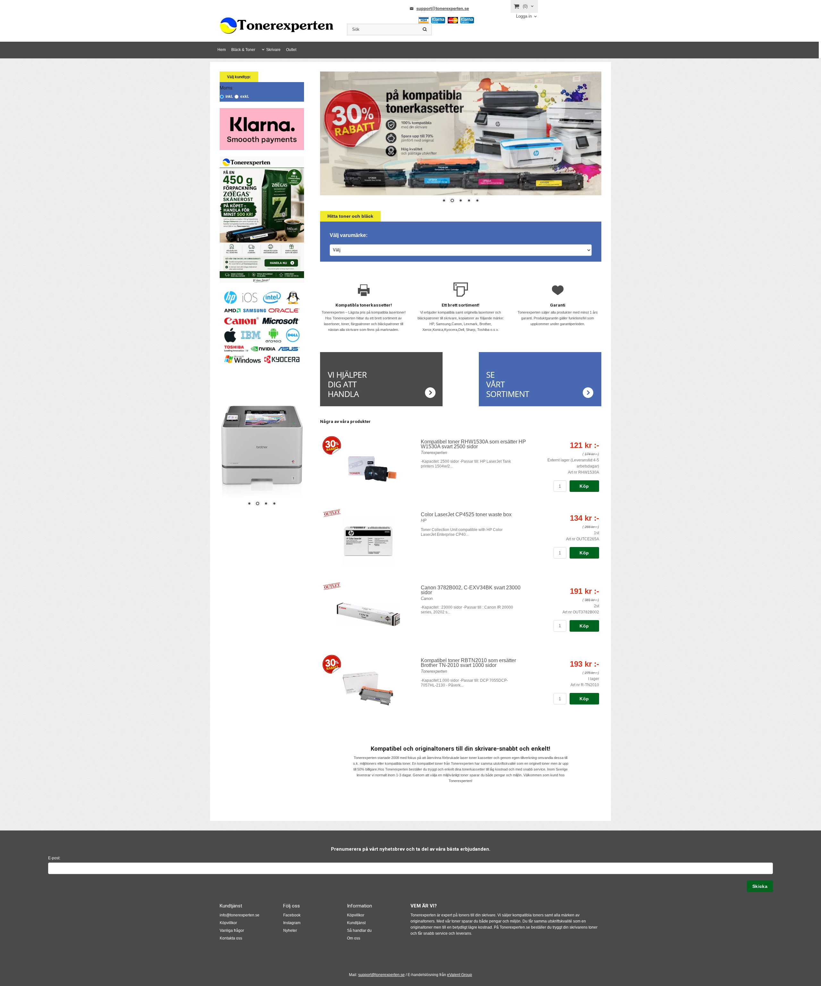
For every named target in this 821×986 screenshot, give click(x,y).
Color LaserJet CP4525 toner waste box (466, 514)
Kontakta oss (231, 938)
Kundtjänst (356, 923)
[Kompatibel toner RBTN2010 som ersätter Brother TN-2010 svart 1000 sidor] (332, 663)
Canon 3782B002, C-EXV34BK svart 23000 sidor (471, 590)
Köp (584, 486)
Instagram (291, 923)
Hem (221, 49)
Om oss (353, 938)
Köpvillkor (228, 923)
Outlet (291, 49)
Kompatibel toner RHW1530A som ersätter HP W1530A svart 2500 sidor (473, 444)
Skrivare (273, 49)
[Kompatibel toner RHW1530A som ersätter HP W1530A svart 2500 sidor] (332, 445)
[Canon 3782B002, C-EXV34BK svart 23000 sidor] (332, 585)
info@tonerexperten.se (239, 915)
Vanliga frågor (232, 930)
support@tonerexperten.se (442, 8)
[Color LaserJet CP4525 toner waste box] (332, 512)
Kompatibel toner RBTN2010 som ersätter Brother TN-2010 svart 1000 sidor (468, 663)
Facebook (291, 915)
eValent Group (459, 975)
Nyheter (290, 930)
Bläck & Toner (243, 49)
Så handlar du (359, 930)
